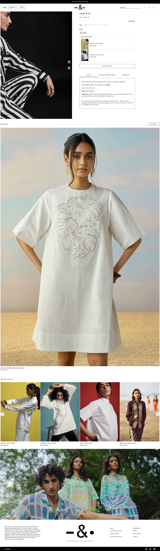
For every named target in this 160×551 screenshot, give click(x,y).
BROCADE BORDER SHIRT (128, 443)
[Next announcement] (156, 2)
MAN (22, 7)
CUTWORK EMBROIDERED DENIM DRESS (12, 368)
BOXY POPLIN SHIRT (86, 443)
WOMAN (12, 7)
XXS (86, 25)
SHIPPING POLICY (114, 534)
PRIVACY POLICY (137, 534)
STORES (135, 531)
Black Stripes (83, 32)
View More (153, 124)
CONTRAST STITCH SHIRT (48, 443)
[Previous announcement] (4, 2)
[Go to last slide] (2, 414)
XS (89, 25)
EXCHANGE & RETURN (116, 531)
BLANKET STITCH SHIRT (8, 443)
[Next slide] (158, 414)
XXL (105, 25)
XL (101, 25)
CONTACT (135, 536)
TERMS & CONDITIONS (116, 536)
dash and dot (75, 541)
